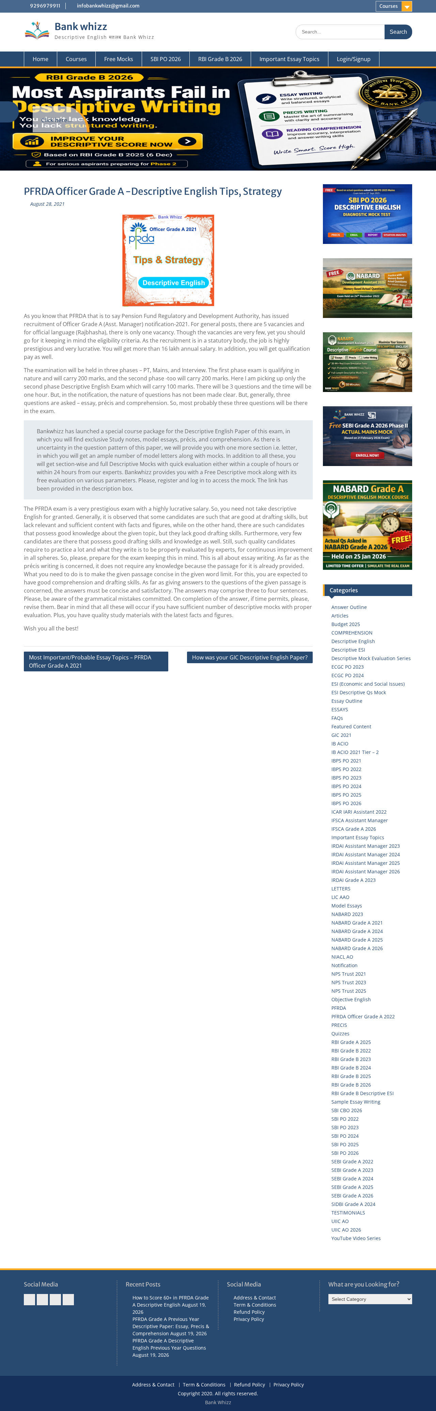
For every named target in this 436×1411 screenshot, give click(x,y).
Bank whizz (80, 26)
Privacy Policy (249, 1319)
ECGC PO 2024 (347, 675)
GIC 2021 (341, 735)
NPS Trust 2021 (348, 974)
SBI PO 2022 (345, 1119)
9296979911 (45, 6)
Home (40, 59)
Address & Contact (255, 1297)
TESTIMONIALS (348, 1212)
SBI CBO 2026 (346, 1110)
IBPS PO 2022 (346, 769)
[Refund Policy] (55, 1299)
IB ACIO (339, 743)
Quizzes (340, 1033)
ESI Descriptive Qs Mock (358, 692)
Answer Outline (349, 607)
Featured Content (351, 726)
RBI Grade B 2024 (351, 1067)
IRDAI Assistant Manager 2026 (365, 871)
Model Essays (346, 905)
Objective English (351, 999)
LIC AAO (340, 897)
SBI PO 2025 (345, 1144)
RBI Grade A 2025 (351, 1042)
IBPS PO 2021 (346, 760)
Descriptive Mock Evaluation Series (371, 658)
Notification (344, 965)
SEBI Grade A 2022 (352, 1161)
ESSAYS (339, 709)
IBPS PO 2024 (346, 786)
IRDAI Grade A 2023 (353, 880)
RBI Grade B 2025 (351, 1076)
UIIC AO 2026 (346, 1229)
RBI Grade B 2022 (351, 1050)
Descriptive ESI (348, 649)
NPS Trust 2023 (348, 982)
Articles (339, 615)
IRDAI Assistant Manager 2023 (365, 846)
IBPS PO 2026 (346, 803)
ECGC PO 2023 (347, 667)
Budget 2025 (345, 624)
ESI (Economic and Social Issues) (368, 684)
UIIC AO (340, 1221)
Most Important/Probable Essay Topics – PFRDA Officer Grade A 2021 (90, 661)
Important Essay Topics (290, 59)
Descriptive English (353, 641)
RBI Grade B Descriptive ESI (362, 1093)
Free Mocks (118, 59)
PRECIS (339, 1025)
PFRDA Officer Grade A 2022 (363, 1016)
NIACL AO (342, 957)
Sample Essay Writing (355, 1102)
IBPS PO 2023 (346, 777)
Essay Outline (346, 701)
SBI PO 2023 (345, 1127)
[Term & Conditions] (42, 1299)
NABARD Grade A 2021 (357, 922)
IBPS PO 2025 (346, 794)
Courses (388, 6)
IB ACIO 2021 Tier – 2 (355, 752)
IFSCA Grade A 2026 (353, 829)
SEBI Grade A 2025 (352, 1187)
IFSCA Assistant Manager (359, 820)
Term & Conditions (255, 1304)
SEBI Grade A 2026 (352, 1195)
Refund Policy (249, 1312)
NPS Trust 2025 (348, 991)
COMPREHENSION (352, 632)
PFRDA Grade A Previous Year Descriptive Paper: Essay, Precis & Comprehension (171, 1326)
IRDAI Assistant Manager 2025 (365, 863)
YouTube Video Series (356, 1238)
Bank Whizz (218, 1402)
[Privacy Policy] (68, 1299)
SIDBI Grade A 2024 (353, 1204)
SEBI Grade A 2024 (352, 1178)
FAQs (337, 718)
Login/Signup (354, 59)
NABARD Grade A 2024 (357, 931)
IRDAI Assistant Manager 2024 (365, 854)
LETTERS (341, 888)
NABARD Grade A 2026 (357, 948)
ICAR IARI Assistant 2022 (359, 812)
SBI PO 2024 (345, 1136)
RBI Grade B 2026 (220, 59)
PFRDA (338, 1008)
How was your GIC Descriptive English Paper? (250, 657)
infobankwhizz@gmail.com (108, 6)
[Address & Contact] (29, 1299)
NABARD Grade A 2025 (357, 939)
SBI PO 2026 (166, 59)
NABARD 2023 (347, 914)
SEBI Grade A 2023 (352, 1170)
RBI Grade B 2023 (351, 1059)
